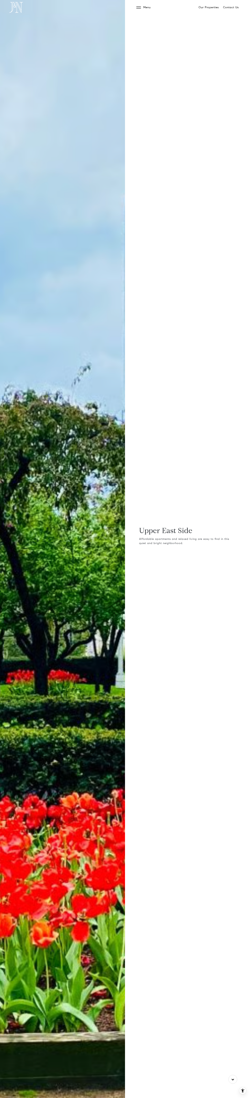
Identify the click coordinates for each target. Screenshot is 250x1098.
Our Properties (209, 7)
